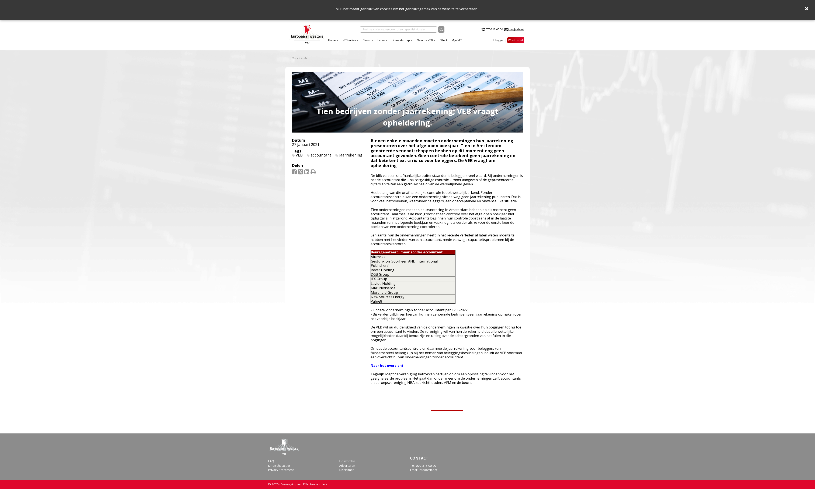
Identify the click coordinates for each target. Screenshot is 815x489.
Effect (443, 40)
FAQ (271, 461)
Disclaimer (346, 470)
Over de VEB (425, 40)
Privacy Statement (281, 470)
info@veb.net (516, 29)
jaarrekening (350, 155)
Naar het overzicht (387, 365)
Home (332, 40)
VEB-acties (349, 40)
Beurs (367, 40)
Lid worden (347, 461)
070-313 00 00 (494, 29)
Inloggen (498, 40)
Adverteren (347, 466)
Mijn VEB (457, 40)
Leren (381, 40)
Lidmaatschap (401, 40)
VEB (299, 155)
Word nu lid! (515, 40)
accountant (321, 155)
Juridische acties (279, 466)
